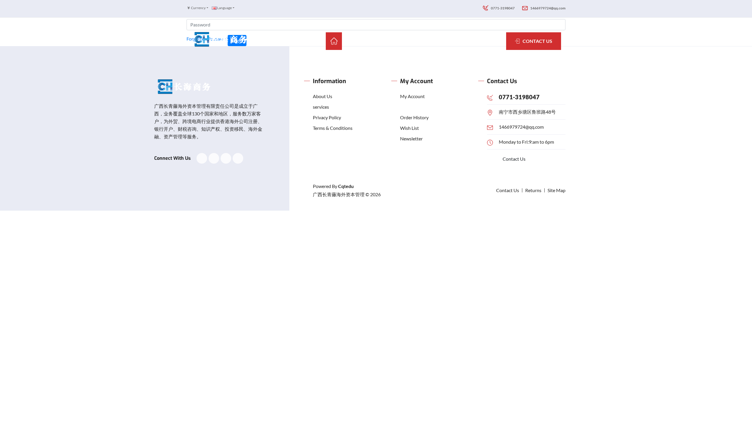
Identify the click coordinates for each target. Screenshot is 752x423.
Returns (533, 190)
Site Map (556, 190)
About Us (322, 96)
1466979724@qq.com (521, 127)
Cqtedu (346, 186)
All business (416, 41)
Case (385, 41)
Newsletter (411, 138)
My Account (412, 96)
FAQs (472, 41)
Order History (414, 117)
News (449, 41)
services (321, 107)
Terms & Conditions (332, 128)
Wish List (409, 128)
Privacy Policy (327, 117)
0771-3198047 (519, 96)
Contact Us (514, 159)
